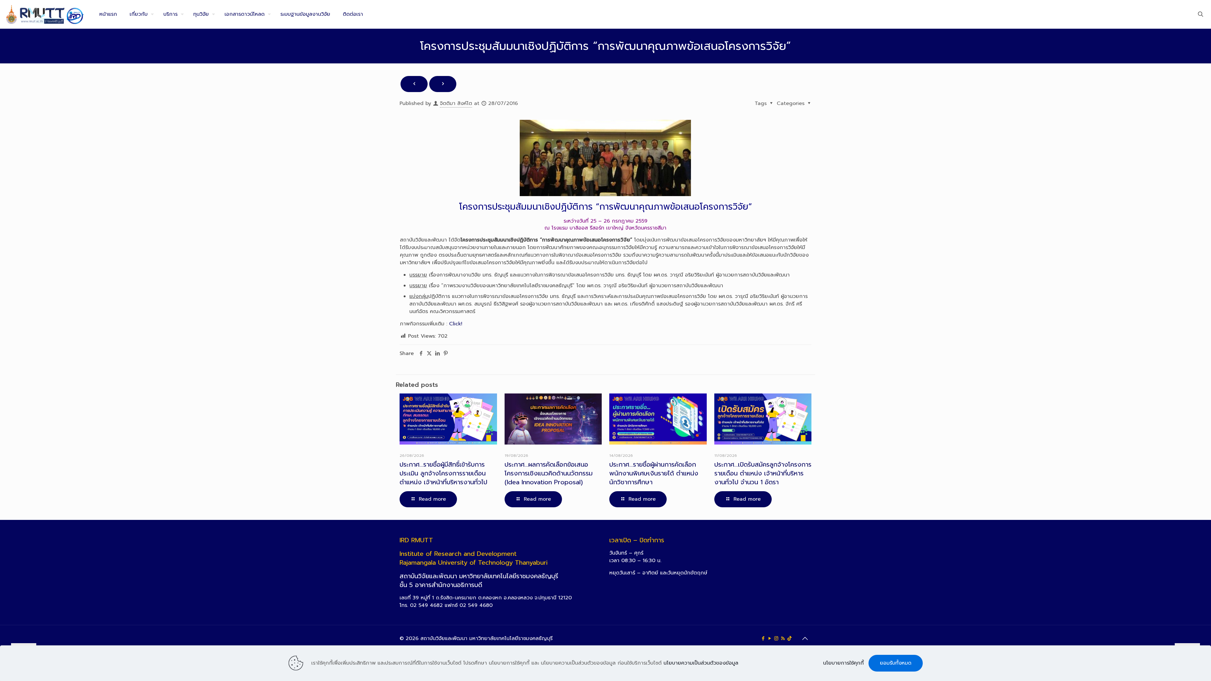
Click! (455, 324)
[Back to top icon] (804, 638)
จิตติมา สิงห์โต (456, 103)
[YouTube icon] (769, 638)
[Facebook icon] (763, 638)
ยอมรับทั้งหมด (895, 663)
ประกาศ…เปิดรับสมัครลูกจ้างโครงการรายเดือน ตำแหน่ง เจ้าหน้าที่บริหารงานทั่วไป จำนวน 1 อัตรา (762, 473)
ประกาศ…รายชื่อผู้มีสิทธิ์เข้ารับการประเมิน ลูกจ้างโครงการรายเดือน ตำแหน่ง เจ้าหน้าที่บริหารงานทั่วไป (443, 473)
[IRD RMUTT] (45, 14)
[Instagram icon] (776, 638)
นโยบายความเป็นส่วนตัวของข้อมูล (701, 663)
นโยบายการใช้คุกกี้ (843, 663)
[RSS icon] (783, 638)
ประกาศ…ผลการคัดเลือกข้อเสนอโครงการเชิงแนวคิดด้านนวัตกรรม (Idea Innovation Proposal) (549, 473)
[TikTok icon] (789, 638)
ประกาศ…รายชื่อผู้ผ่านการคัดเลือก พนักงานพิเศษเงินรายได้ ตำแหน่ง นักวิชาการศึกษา (653, 473)
